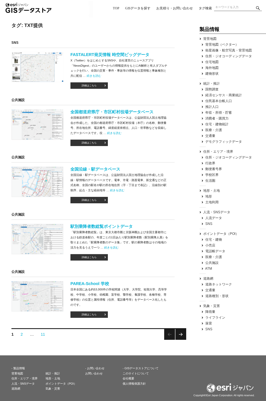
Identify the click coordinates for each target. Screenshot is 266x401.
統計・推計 (211, 83)
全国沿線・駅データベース (95, 169)
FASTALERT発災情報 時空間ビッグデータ (109, 54)
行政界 (210, 163)
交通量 (210, 136)
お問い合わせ (94, 373)
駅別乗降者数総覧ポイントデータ (101, 226)
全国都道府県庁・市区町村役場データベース (112, 112)
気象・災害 (211, 306)
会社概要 (128, 378)
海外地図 (212, 67)
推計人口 (212, 106)
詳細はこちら (89, 85)
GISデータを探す (137, 8)
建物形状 (212, 73)
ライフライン (215, 317)
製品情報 (209, 29)
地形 (208, 196)
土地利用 (212, 202)
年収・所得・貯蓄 (218, 112)
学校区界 (212, 175)
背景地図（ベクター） (222, 44)
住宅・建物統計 (217, 124)
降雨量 (210, 311)
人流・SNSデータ (216, 212)
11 (43, 334)
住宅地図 (212, 62)
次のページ (180, 334)
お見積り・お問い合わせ (174, 8)
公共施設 (212, 262)
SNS (208, 223)
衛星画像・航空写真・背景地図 (228, 50)
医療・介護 (213, 130)
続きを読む (94, 75)
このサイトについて (136, 373)
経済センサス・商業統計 (223, 95)
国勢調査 (212, 89)
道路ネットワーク (218, 284)
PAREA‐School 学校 (89, 283)
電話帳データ (215, 251)
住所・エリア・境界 (218, 151)
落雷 (208, 323)
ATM (208, 268)
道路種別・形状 (217, 296)
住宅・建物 (213, 239)
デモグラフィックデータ (223, 141)
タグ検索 (205, 8)
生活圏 (210, 180)
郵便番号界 (213, 169)
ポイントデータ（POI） (221, 233)
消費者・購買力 (217, 118)
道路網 (208, 278)
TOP (116, 8)
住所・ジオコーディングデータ (228, 56)
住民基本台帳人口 (218, 101)
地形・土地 (211, 190)
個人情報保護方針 (134, 383)
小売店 (210, 245)
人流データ (213, 218)
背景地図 (210, 38)
